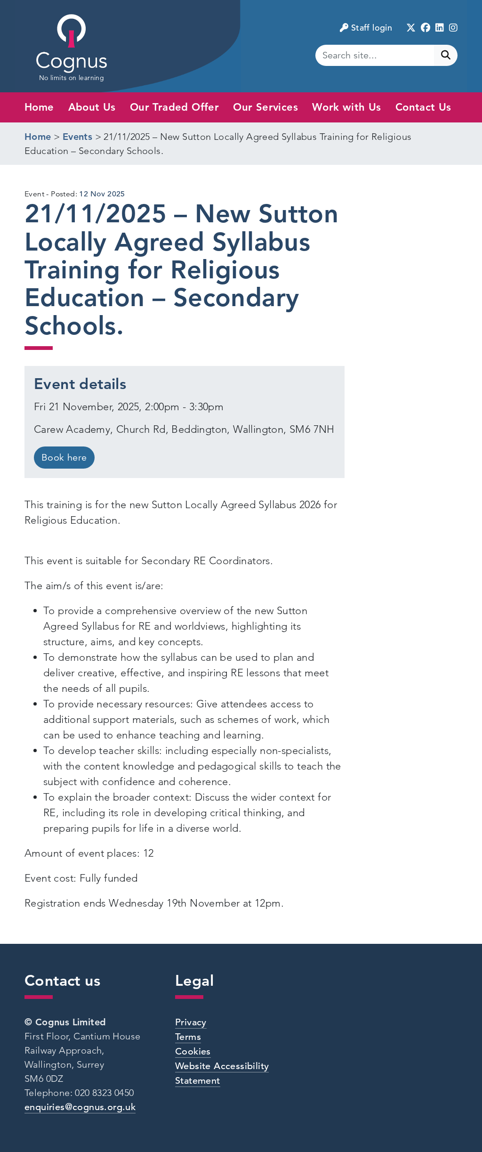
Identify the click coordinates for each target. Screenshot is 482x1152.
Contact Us (423, 107)
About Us (92, 107)
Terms (188, 1037)
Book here (64, 457)
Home (39, 107)
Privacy (191, 1022)
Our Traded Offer (174, 107)
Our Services (265, 107)
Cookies (193, 1051)
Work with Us (346, 107)
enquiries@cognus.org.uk (80, 1107)
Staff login (371, 27)
